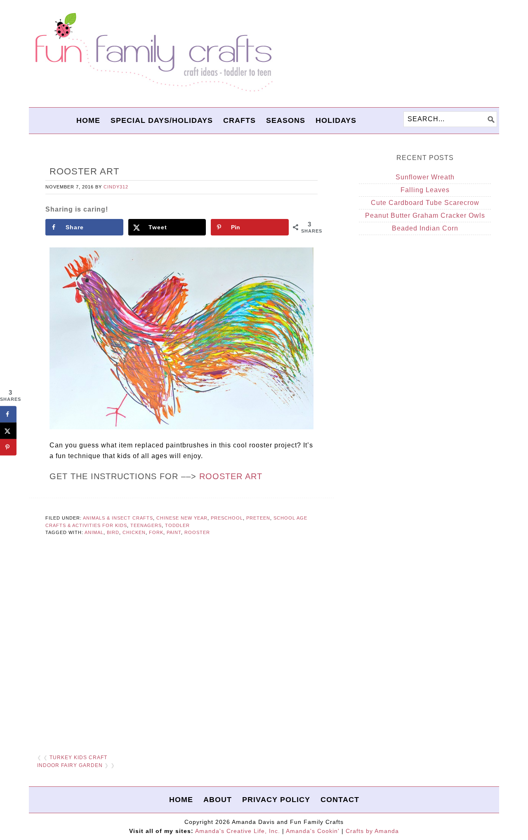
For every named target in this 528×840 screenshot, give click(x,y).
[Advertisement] (181, 645)
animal (94, 532)
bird (113, 532)
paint (174, 532)
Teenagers (146, 525)
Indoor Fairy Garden (70, 765)
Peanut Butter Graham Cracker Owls (425, 215)
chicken (134, 532)
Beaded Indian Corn (425, 228)
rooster (197, 532)
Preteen (258, 517)
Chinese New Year (181, 517)
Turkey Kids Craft (78, 757)
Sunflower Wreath (425, 177)
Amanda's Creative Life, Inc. (237, 831)
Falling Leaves (425, 189)
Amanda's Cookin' (312, 831)
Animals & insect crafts (118, 517)
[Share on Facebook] (8, 414)
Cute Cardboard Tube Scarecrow (425, 202)
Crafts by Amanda (372, 831)
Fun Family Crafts (152, 52)
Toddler (177, 525)
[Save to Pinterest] (8, 447)
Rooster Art (230, 476)
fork (156, 532)
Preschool (227, 517)
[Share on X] (8, 431)
